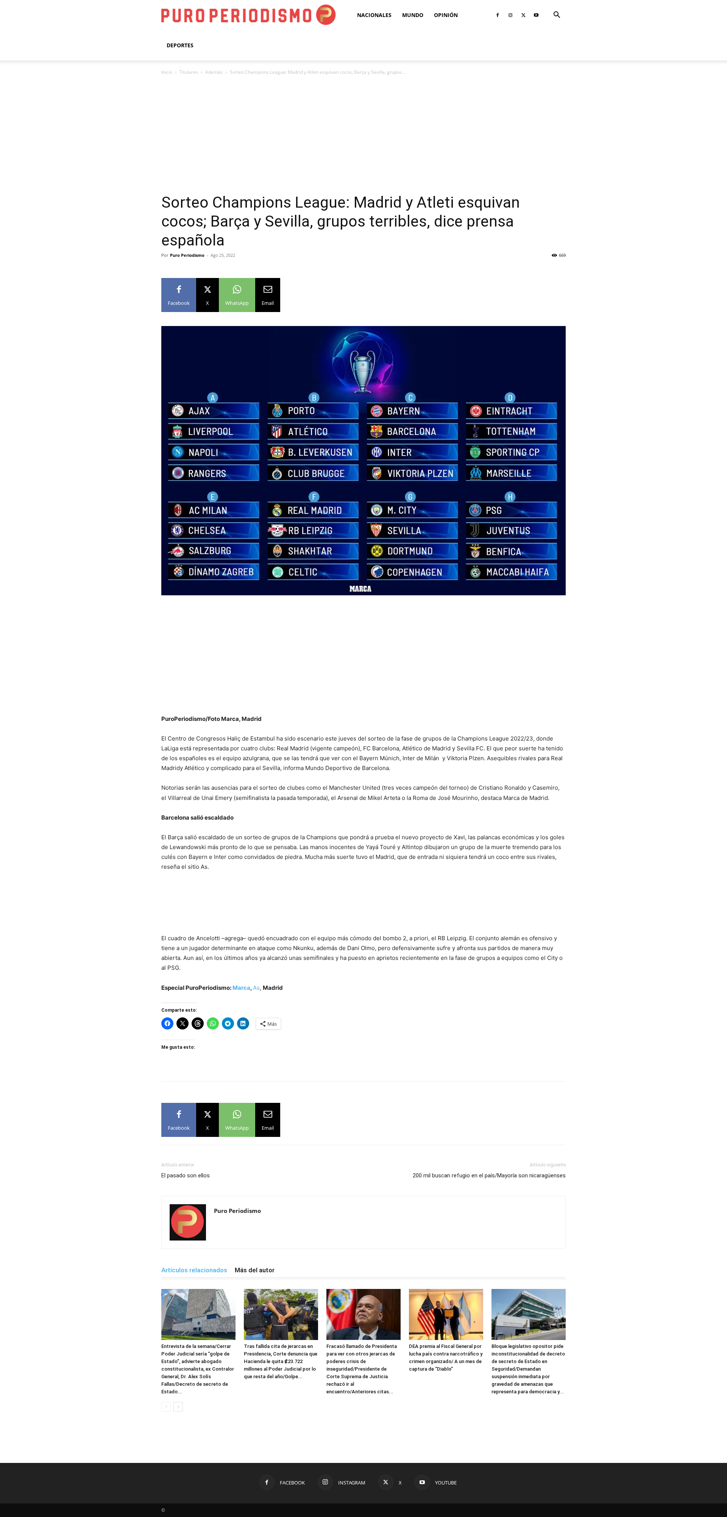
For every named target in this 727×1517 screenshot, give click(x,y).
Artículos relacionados (194, 1270)
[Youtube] (536, 15)
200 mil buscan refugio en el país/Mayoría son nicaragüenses (489, 1175)
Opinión (446, 15)
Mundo (412, 15)
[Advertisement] (363, 136)
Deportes (180, 45)
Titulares (188, 72)
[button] (557, 15)
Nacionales (374, 15)
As (256, 987)
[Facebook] (497, 15)
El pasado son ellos (185, 1175)
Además (214, 72)
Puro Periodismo (187, 255)
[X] (523, 15)
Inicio (166, 72)
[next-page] (178, 1406)
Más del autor (255, 1270)
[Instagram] (510, 15)
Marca (241, 987)
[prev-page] (166, 1406)
